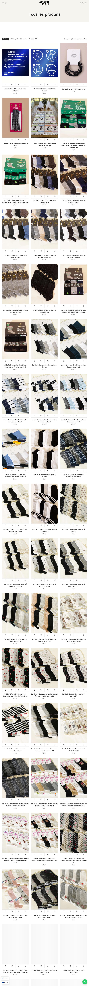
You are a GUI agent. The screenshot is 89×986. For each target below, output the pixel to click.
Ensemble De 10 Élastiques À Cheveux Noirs (15, 145)
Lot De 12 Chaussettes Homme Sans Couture (44, 366)
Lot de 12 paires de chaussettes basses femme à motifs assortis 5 (73, 916)
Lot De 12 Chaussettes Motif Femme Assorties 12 (44, 530)
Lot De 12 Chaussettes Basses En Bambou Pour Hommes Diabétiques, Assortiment (73, 146)
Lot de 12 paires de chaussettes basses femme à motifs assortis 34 (44, 805)
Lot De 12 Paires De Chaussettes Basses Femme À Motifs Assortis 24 (15, 695)
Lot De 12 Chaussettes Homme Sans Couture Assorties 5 (73, 421)
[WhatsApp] (84, 981)
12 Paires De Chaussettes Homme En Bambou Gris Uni (15, 311)
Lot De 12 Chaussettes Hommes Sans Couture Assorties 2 (73, 366)
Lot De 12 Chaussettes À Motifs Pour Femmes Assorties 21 (73, 640)
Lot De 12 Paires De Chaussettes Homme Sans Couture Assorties (15, 476)
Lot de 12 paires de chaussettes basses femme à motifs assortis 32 (15, 805)
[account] (81, 3)
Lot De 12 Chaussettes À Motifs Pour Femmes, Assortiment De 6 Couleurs (15, 971)
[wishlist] (83, 3)
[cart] (86, 3)
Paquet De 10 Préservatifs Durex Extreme (15, 90)
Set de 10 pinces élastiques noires (73, 89)
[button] (3, 3)
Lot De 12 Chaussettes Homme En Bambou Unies (44, 201)
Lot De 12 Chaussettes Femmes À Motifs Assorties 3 (15, 750)
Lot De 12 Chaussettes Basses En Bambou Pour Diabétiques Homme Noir (15, 201)
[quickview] (18, 84)
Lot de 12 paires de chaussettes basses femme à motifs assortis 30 (44, 750)
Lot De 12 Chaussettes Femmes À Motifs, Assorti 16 (44, 585)
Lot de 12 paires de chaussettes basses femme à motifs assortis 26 (44, 695)
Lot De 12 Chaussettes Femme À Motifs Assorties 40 (44, 916)
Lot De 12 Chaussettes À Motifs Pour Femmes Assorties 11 (15, 530)
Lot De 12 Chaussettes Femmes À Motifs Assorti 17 (73, 585)
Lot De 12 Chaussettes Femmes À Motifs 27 (73, 695)
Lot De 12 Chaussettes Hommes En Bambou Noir (44, 311)
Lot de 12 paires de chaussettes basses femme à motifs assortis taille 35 (73, 805)
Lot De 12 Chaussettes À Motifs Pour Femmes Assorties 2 (44, 640)
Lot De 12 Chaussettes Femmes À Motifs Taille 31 (73, 750)
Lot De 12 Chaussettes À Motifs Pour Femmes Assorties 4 (15, 916)
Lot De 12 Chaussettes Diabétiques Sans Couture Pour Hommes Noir (15, 366)
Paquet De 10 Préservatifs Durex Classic (44, 90)
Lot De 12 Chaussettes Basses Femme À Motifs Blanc (44, 971)
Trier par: (67, 39)
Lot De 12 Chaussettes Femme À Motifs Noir (73, 971)
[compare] (25, 84)
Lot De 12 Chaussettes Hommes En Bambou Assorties (44, 256)
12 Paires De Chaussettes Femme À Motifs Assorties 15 (15, 585)
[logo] (44, 3)
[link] (29, 39)
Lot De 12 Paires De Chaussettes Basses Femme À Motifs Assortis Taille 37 (44, 860)
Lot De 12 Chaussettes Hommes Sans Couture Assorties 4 (44, 421)
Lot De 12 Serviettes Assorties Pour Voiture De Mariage (44, 145)
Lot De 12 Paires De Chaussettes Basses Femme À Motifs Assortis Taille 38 (74, 860)
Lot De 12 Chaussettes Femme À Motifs (44, 476)
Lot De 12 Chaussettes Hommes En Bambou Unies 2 (73, 201)
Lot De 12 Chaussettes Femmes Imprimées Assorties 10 (73, 476)
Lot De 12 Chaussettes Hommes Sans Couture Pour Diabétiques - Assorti (73, 311)
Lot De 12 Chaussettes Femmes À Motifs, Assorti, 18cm (15, 640)
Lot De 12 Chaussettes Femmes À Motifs (73, 530)
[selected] (5, 84)
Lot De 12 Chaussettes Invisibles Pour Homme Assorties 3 (15, 421)
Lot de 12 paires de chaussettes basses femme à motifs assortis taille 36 (15, 859)
